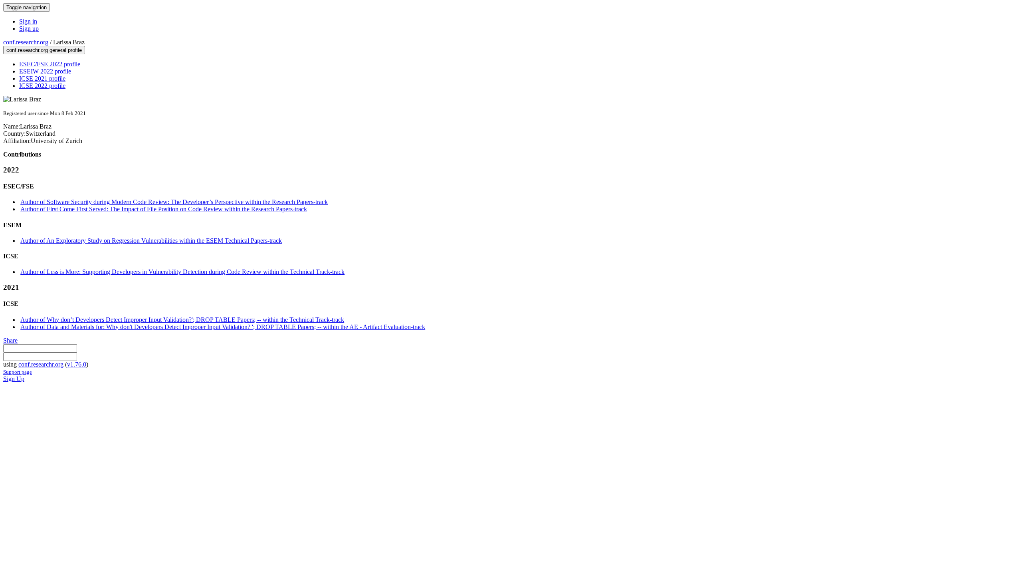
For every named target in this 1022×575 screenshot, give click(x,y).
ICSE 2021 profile (42, 78)
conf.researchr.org (25, 42)
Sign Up (13, 378)
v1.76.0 (76, 364)
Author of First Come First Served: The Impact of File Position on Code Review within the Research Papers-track (163, 209)
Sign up (29, 28)
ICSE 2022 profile (42, 85)
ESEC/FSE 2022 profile (49, 64)
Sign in (28, 21)
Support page (17, 372)
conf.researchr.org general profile (44, 50)
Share (10, 340)
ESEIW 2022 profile (45, 71)
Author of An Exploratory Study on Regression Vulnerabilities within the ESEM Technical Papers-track (151, 240)
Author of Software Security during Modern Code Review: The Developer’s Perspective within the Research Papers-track (174, 201)
